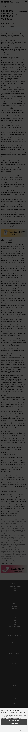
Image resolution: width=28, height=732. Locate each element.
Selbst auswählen (15, 727)
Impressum (25, 730)
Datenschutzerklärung (17, 730)
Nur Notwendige (14, 723)
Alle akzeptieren (14, 720)
